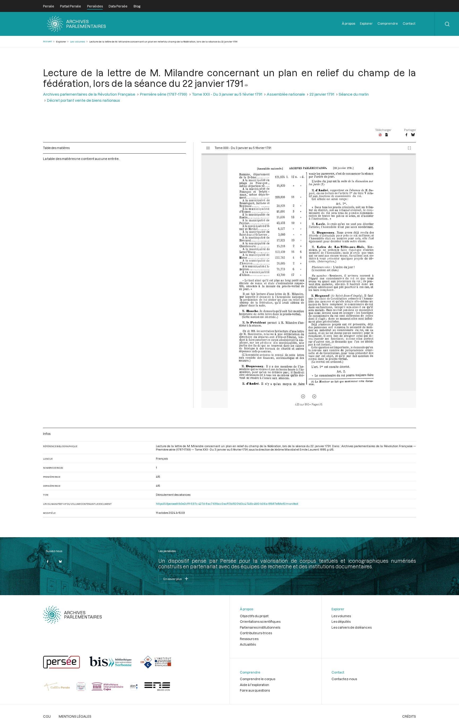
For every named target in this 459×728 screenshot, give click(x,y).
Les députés (341, 621)
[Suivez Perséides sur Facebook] (48, 561)
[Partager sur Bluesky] (413, 135)
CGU (47, 716)
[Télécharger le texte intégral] (386, 135)
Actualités (248, 644)
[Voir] (246, 83)
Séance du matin (354, 94)
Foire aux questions (255, 690)
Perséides (95, 6)
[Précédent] (303, 396)
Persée (48, 6)
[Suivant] (314, 396)
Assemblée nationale (286, 94)
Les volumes (77, 41)
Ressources (249, 639)
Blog (137, 6)
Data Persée (118, 6)
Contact (409, 23)
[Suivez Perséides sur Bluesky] (60, 561)
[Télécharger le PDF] (380, 135)
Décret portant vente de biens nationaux (83, 100)
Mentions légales (75, 716)
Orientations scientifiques (260, 621)
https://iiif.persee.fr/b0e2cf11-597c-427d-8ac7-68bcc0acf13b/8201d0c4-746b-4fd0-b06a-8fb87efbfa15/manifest (227, 503)
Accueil (47, 41)
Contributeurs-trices (256, 633)
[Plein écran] (409, 148)
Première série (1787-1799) (163, 94)
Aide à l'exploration (254, 685)
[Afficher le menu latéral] (208, 148)
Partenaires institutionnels (260, 627)
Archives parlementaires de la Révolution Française (89, 94)
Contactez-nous (344, 679)
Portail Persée (70, 6)
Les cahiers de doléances (352, 627)
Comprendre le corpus (257, 679)
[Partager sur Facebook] (406, 135)
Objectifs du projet (254, 616)
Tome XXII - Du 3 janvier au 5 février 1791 (227, 94)
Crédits (409, 716)
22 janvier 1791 (321, 94)
